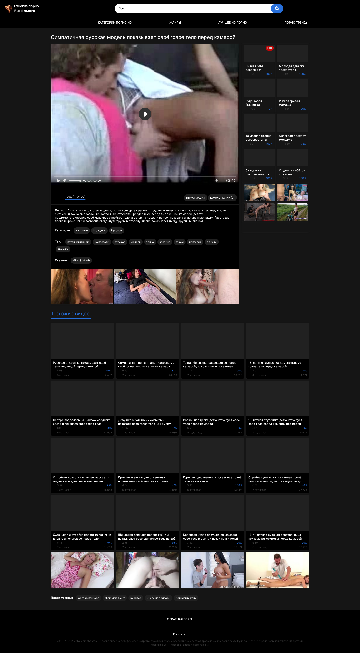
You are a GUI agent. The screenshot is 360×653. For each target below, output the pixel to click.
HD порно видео (56, 22)
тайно (150, 241)
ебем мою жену (115, 597)
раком (180, 241)
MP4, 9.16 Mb (81, 260)
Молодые (99, 230)
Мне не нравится (60, 198)
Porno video (180, 634)
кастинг (165, 241)
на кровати (102, 241)
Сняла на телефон (158, 597)
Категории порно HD (115, 22)
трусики (63, 248)
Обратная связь (180, 619)
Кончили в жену (186, 597)
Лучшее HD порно (232, 22)
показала (195, 241)
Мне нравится (55, 198)
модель (136, 241)
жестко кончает (88, 597)
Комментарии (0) (222, 197)
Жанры (175, 22)
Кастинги (82, 230)
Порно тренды (296, 22)
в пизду (212, 241)
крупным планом (78, 241)
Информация (195, 197)
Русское (116, 230)
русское (120, 241)
